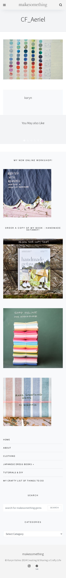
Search (54, 508)
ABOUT (7, 448)
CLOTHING (9, 456)
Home (6, 439)
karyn (28, 98)
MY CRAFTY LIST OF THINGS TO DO (23, 480)
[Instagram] (29, 567)
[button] (24, 140)
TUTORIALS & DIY (13, 472)
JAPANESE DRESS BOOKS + (18, 464)
